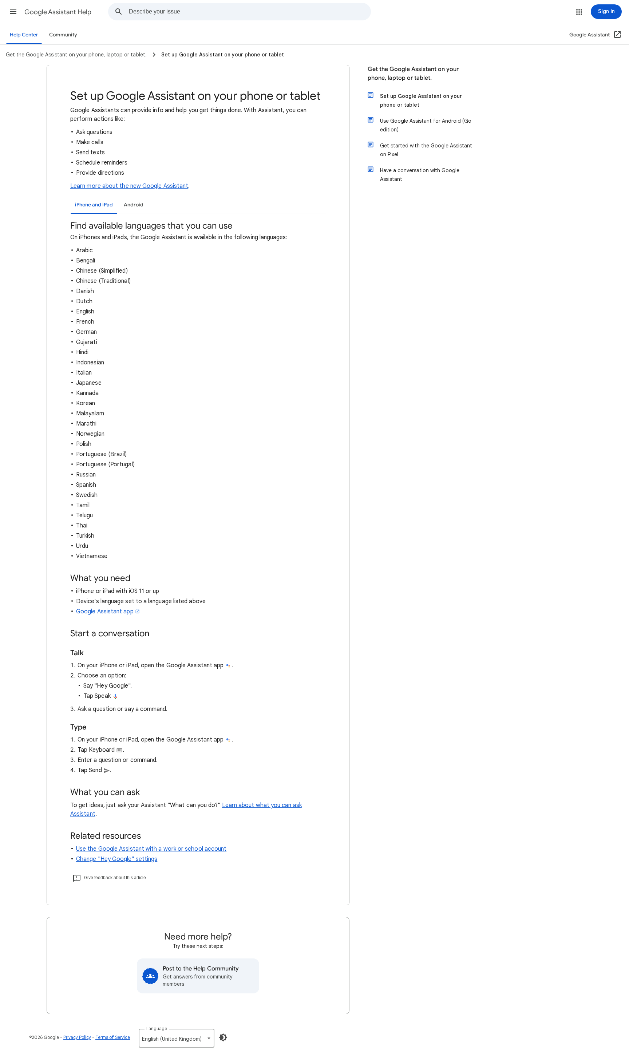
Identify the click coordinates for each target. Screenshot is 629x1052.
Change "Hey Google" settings (116, 859)
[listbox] (176, 1038)
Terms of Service (112, 1037)
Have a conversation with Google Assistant (419, 174)
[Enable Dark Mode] (223, 1037)
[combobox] (250, 11)
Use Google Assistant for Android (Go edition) (425, 125)
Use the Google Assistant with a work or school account (151, 849)
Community (63, 35)
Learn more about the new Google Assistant (129, 186)
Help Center (24, 35)
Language (156, 1028)
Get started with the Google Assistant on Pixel (426, 150)
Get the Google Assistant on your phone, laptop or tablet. (413, 74)
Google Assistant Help (57, 12)
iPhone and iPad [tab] (94, 205)
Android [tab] (133, 205)
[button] (13, 11)
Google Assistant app (105, 611)
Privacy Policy (77, 1037)
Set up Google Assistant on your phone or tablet (421, 100)
